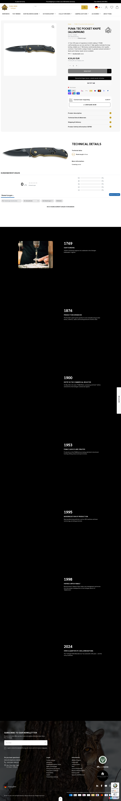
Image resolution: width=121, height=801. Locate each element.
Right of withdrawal (51, 766)
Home (69, 24)
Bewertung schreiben (114, 194)
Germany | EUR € (12, 786)
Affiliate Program (76, 760)
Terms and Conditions (52, 770)
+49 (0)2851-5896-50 (13, 762)
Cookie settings (50, 760)
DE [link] (99, 7)
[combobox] (57, 7)
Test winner (16, 14)
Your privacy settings (52, 777)
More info (44, 748)
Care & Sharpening (77, 768)
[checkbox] (59, 200)
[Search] (84, 7)
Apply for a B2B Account (78, 775)
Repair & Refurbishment (78, 770)
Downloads (75, 762)
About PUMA (108, 14)
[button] (117, 7)
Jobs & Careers (76, 764)
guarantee (49, 762)
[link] (106, 7)
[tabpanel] (60, 212)
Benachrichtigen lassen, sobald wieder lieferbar (89, 78)
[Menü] (118, 783)
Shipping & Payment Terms (53, 764)
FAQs (73, 766)
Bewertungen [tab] (8, 195)
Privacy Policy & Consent (53, 768)
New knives (5, 14)
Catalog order (75, 772)
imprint (48, 775)
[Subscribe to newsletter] (45, 742)
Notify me (91, 83)
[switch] (115, 794)
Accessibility (49, 772)
